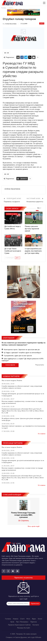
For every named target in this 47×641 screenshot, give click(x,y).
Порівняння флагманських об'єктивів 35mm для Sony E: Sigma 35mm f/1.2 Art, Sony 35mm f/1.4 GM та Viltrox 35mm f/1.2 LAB (23, 411)
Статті (42, 23)
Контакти (36, 625)
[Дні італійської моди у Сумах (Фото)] (13, 218)
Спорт (28, 214)
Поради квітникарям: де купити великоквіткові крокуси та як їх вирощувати (23, 394)
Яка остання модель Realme (12, 380)
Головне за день (11, 214)
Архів (12, 622)
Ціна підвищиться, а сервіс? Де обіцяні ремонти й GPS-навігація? (23, 359)
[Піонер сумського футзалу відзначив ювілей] (34, 218)
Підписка (33, 622)
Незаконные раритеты (34, 201)
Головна (8, 619)
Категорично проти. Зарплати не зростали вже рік (21, 349)
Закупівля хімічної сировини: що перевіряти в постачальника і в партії (23, 427)
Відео (34, 619)
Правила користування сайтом (19, 625)
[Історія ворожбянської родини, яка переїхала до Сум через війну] (34, 240)
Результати (39, 365)
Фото (28, 619)
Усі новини (41, 434)
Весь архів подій (33, 526)
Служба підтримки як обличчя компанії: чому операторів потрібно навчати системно (22, 387)
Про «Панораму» (22, 622)
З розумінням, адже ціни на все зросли (17, 355)
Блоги (40, 619)
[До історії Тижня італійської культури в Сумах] (13, 240)
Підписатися (35, 603)
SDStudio (38, 637)
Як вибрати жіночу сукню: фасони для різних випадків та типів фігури (22, 419)
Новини (15, 619)
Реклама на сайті (23, 628)
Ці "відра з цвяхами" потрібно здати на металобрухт (22, 352)
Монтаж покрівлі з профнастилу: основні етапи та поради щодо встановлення (22, 402)
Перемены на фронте (12, 201)
